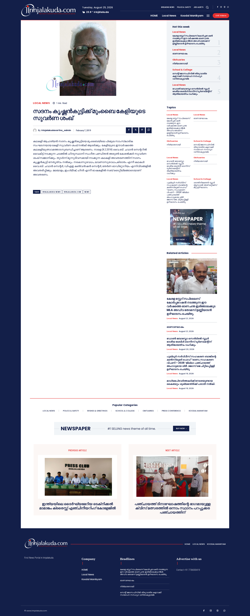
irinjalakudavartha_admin (56, 130)
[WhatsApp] (228, 7)
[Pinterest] (142, 130)
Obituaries (178, 60)
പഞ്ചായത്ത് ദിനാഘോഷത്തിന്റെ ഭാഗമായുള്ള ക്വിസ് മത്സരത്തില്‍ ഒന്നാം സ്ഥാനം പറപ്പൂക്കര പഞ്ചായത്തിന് (173, 508)
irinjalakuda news (51, 192)
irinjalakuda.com (72, 192)
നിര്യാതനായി (180, 63)
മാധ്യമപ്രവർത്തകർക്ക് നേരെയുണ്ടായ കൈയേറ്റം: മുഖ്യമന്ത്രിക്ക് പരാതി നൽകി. (191, 382)
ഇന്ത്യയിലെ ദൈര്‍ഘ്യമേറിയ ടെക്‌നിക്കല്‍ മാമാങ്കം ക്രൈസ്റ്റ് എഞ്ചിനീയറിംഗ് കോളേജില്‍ (77, 506)
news (86, 192)
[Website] (224, 7)
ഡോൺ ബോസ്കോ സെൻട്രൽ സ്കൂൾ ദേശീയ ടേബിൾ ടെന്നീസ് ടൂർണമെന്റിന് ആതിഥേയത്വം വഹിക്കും (192, 91)
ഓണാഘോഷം (180, 53)
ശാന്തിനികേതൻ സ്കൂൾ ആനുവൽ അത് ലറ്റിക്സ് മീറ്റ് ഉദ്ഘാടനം (205, 185)
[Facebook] (217, 7)
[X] (135, 130)
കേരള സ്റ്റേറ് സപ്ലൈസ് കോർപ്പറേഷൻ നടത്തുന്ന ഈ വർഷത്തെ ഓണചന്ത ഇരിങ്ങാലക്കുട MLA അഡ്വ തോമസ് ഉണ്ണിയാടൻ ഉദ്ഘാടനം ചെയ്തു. (192, 39)
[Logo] (37, 10)
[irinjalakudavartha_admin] (35, 130)
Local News (41, 103)
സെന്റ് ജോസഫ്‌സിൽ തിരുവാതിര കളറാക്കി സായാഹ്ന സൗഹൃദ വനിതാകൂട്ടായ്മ (189, 76)
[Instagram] (221, 7)
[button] (207, 7)
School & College (182, 70)
